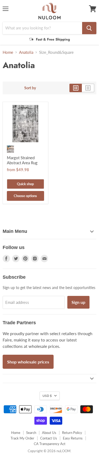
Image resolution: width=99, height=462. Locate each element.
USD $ (47, 396)
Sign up (78, 302)
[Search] (89, 28)
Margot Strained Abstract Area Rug (22, 160)
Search (31, 432)
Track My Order (22, 438)
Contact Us (48, 438)
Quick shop (25, 184)
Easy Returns (73, 438)
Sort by (30, 88)
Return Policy (72, 432)
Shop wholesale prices (28, 361)
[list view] (88, 88)
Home (8, 52)
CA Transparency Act (49, 444)
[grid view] (75, 88)
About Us (49, 432)
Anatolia (26, 52)
